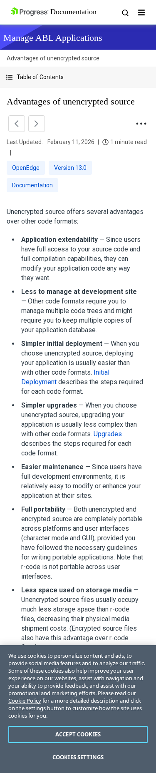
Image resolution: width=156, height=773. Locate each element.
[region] (78, 709)
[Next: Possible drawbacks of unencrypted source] (36, 123)
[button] (78, 77)
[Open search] (125, 12)
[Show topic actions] (141, 123)
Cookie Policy (24, 700)
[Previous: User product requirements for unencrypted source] (16, 123)
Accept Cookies (78, 734)
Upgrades (108, 434)
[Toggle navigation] (141, 12)
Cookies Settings (78, 757)
